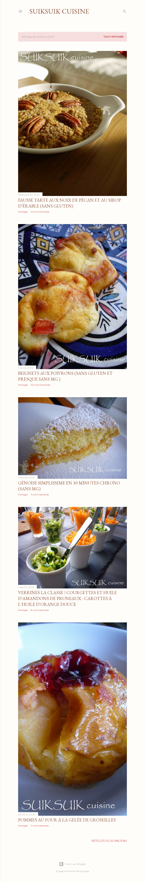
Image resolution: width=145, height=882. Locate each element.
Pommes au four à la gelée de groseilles (67, 820)
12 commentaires (40, 211)
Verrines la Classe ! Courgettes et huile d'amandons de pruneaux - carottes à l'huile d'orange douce (67, 598)
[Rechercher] (124, 10)
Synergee (84, 871)
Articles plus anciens (109, 841)
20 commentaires (40, 384)
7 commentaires (40, 825)
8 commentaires (40, 610)
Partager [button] (23, 211)
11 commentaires (40, 494)
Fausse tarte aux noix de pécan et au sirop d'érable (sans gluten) (69, 203)
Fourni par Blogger (75, 864)
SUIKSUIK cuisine (59, 11)
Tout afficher (113, 36)
